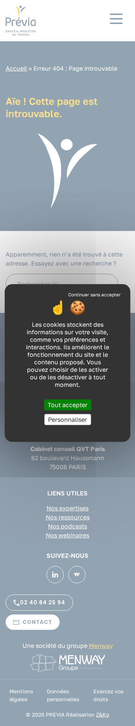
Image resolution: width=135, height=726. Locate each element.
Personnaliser (67, 419)
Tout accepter (67, 405)
